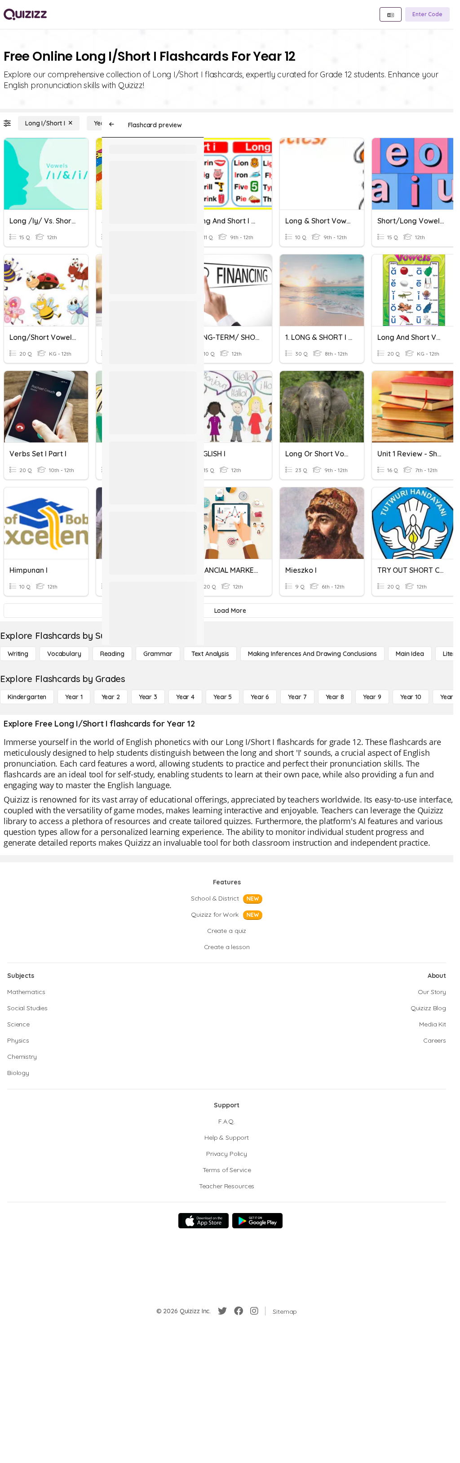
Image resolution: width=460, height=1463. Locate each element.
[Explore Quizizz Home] (25, 14)
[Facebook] (238, 1311)
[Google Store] (257, 1220)
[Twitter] (222, 1311)
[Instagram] (254, 1311)
